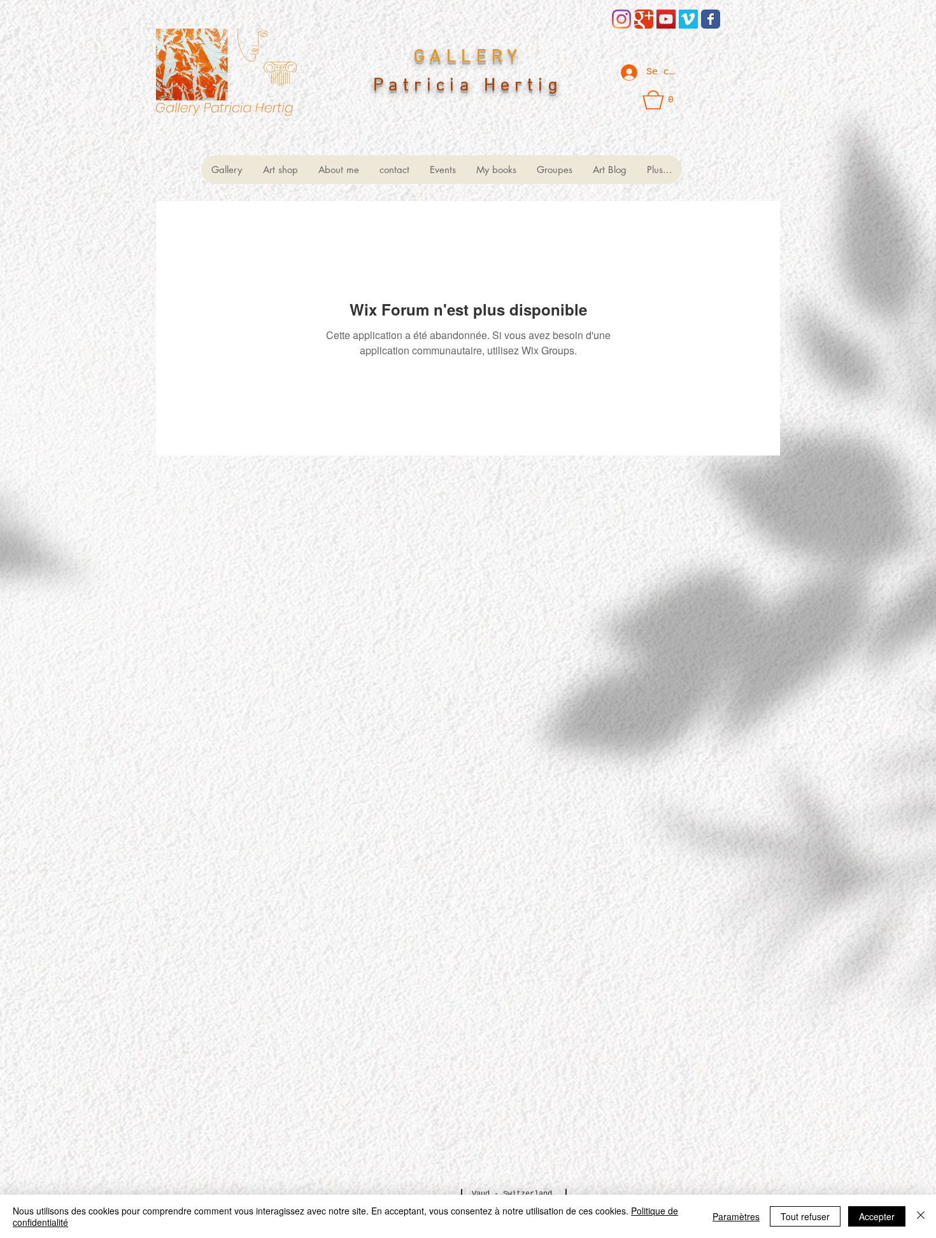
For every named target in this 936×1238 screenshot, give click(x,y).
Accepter (877, 1216)
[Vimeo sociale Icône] (688, 19)
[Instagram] (621, 19)
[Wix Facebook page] (710, 19)
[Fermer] (920, 1216)
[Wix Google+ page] (643, 19)
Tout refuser (805, 1216)
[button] (658, 99)
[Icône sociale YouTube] (666, 19)
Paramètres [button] (736, 1216)
